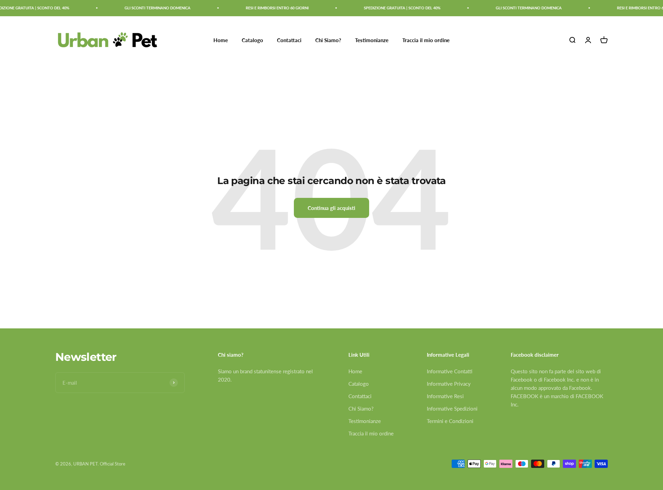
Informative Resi (445, 396)
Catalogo (252, 40)
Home (220, 40)
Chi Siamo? (328, 40)
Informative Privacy (449, 384)
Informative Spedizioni (452, 408)
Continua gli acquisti (331, 208)
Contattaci (289, 40)
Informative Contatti (449, 371)
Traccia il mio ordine (426, 40)
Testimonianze (371, 40)
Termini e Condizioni (450, 421)
